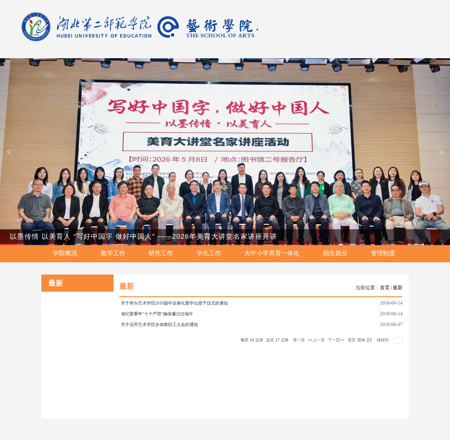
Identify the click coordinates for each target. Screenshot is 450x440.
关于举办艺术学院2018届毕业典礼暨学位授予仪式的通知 (174, 303)
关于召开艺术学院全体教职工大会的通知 (159, 324)
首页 (385, 287)
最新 (398, 287)
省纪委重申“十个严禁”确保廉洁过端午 (157, 314)
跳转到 (383, 340)
